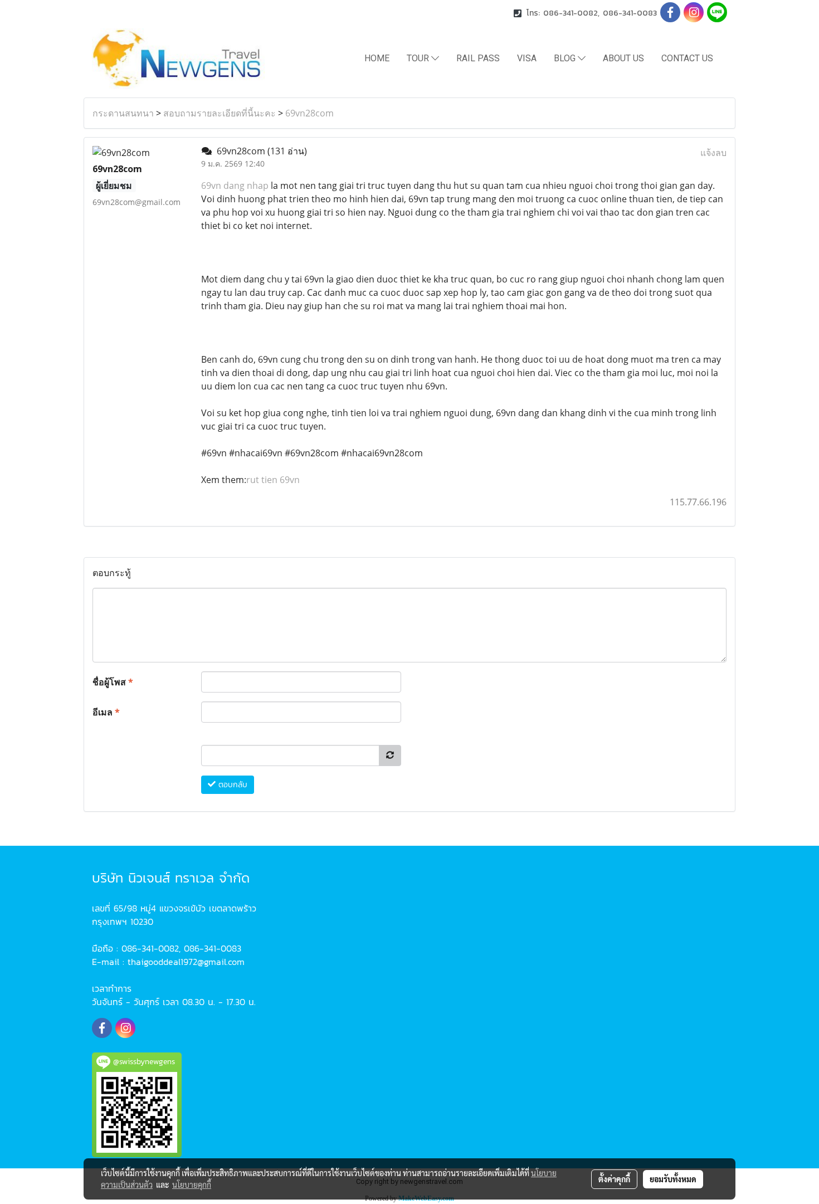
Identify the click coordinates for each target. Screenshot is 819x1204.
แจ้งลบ (713, 153)
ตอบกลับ (231, 785)
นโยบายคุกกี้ (191, 1184)
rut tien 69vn (273, 480)
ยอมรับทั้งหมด (673, 1179)
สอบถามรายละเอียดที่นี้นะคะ (219, 113)
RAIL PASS (478, 58)
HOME (376, 58)
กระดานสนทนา (123, 113)
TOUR (419, 58)
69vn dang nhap (235, 185)
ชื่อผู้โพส (112, 682)
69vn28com (309, 113)
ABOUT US (623, 58)
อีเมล (106, 712)
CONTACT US (687, 58)
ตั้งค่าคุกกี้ (614, 1179)
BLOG (566, 58)
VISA (527, 58)
